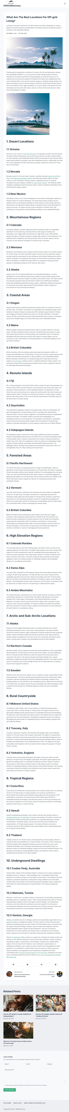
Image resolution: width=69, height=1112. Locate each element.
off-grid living (17, 361)
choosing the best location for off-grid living (33, 953)
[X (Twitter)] (28, 964)
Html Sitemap (7, 1103)
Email (28, 1064)
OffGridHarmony (12, 5)
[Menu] (65, 3)
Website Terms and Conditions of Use (34, 1103)
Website (49, 1064)
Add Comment (9, 1070)
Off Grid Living (22, 33)
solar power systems (40, 183)
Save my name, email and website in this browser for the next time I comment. (26, 1085)
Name (7, 1064)
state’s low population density (22, 178)
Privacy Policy (17, 1103)
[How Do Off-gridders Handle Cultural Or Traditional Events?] (51, 1003)
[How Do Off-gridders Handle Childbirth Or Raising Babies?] (18, 1003)
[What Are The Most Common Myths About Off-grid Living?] (18, 1030)
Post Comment (9, 1090)
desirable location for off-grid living (17, 817)
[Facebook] (13, 964)
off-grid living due (29, 154)
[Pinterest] (42, 964)
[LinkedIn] (56, 964)
